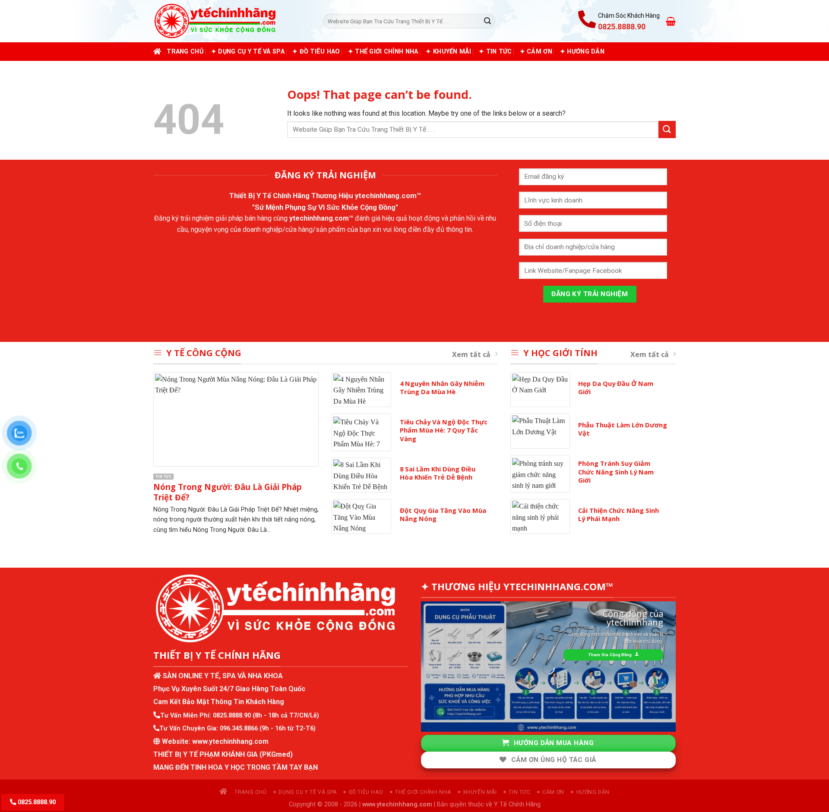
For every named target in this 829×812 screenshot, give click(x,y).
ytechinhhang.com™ (388, 195)
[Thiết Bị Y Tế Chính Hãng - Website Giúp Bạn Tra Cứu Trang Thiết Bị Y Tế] (231, 21)
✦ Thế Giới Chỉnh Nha (383, 51)
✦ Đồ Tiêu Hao (316, 51)
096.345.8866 (239, 728)
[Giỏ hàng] (671, 21)
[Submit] (487, 21)
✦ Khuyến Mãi (448, 51)
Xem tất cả (471, 354)
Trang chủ (185, 51)
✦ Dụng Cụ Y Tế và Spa (248, 51)
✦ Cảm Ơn (536, 51)
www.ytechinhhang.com (230, 741)
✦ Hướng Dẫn (582, 51)
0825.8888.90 (232, 715)
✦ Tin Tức (495, 51)
